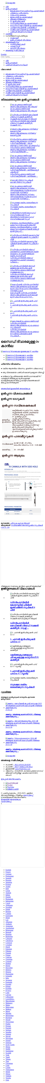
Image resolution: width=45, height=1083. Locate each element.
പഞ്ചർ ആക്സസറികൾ (21, 32)
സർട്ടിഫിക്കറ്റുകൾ (17, 44)
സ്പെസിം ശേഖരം (18, 15)
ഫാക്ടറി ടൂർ (15, 46)
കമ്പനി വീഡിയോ (17, 48)
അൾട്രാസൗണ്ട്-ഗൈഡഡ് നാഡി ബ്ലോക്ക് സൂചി (22, 218)
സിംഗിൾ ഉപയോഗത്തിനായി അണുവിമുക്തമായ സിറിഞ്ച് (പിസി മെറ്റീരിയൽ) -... (23, 150)
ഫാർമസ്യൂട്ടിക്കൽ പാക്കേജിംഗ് (23, 28)
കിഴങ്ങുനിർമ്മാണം (18, 19)
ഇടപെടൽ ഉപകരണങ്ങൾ (21, 17)
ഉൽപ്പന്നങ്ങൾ (11, 9)
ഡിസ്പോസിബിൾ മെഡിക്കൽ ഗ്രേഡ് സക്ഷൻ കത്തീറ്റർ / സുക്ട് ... (24, 625)
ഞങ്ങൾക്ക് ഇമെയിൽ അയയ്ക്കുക (15, 389)
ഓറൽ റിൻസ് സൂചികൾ (20, 182)
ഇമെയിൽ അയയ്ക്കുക (11, 799)
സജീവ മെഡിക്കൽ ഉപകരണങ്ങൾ (24, 30)
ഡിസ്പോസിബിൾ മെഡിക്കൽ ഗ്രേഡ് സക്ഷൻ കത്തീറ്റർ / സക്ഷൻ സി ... (23, 123)
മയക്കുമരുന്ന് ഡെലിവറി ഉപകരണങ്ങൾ (27, 11)
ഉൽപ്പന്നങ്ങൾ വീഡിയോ (20, 40)
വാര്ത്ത (9, 34)
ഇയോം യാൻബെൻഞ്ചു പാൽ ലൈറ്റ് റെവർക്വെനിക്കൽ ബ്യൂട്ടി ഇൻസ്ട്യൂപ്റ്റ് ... (24, 229)
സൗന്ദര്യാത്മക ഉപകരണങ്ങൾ (23, 23)
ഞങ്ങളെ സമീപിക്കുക (15, 50)
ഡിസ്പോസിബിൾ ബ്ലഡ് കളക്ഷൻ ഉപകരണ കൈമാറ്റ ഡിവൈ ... (22, 260)
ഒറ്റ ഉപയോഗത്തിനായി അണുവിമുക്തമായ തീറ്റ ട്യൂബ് (23, 110)
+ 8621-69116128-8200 (22, 765)
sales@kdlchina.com (22, 769)
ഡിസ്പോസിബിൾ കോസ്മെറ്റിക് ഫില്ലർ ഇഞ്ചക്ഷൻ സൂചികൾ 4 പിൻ (24, 243)
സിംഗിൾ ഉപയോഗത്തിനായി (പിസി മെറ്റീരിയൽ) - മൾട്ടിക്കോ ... (24, 175)
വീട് (7, 7)
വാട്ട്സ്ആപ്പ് (6, 801)
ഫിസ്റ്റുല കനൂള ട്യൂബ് (20, 523)
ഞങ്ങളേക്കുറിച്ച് (12, 42)
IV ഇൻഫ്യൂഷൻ (17, 21)
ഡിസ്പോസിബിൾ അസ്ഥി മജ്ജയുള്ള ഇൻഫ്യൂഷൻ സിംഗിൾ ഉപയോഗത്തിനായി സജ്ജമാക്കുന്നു (22, 277)
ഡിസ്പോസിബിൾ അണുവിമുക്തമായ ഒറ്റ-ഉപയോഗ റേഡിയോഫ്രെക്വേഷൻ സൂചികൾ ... (24, 333)
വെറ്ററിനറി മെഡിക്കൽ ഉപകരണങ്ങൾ (26, 25)
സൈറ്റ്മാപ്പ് (28, 795)
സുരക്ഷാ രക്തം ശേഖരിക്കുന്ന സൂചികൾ (22, 685)
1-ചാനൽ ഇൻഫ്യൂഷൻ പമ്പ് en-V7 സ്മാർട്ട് (22, 672)
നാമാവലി (14, 38)
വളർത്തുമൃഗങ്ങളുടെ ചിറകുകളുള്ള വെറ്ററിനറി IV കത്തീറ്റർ (24, 657)
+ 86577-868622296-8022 (23, 767)
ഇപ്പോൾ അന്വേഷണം (11, 779)
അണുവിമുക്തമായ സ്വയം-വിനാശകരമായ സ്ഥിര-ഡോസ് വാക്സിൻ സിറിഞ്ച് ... (23, 197)
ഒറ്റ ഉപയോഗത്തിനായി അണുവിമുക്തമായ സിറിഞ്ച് (23, 161)
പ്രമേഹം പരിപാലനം (19, 13)
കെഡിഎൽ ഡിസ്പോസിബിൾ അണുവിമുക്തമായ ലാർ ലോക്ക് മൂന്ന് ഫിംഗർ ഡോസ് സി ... (24, 295)
